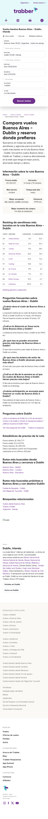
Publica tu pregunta (36, 428)
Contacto (7, 777)
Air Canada (13, 274)
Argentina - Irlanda (10, 509)
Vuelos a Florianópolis (11, 633)
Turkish (11, 249)
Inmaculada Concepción (12, 709)
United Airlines (14, 239)
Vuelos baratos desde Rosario (15, 677)
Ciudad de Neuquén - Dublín (14, 488)
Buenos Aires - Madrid (12, 467)
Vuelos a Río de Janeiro (12, 622)
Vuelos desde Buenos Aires (14, 504)
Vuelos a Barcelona (10, 629)
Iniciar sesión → (39, 3)
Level (11, 259)
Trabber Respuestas (12, 759)
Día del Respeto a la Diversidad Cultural (18, 702)
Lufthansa (12, 284)
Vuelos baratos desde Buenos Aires (17, 663)
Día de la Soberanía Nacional (14, 705)
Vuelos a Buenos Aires (12, 618)
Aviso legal (6, 798)
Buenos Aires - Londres (12, 470)
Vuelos (6, 731)
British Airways (14, 279)
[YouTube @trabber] (17, 804)
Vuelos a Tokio (9, 646)
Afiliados (6, 780)
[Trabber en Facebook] (8, 804)
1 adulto (7, 85)
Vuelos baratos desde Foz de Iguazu (17, 674)
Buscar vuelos (24, 101)
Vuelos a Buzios (9, 625)
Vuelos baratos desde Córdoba (15, 667)
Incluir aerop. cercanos (12, 48)
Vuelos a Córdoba (10, 642)
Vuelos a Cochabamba (12, 657)
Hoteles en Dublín (12, 584)
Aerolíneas (7, 687)
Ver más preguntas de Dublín (14, 428)
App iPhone (8, 767)
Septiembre (7, 698)
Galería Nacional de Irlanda (20, 563)
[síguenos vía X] (12, 804)
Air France (12, 269)
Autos (5, 742)
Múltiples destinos (35, 36)
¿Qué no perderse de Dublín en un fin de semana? (22, 418)
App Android (8, 763)
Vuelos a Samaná (10, 653)
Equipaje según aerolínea (13, 691)
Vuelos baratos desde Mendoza (15, 670)
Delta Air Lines (14, 244)
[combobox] (24, 42)
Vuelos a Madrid (9, 615)
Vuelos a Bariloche (10, 639)
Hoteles (6, 739)
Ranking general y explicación (15, 290)
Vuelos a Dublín (9, 506)
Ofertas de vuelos (11, 735)
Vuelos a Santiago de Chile (13, 650)
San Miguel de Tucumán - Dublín (16, 491)
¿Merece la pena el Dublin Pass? (16, 424)
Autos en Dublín (11, 590)
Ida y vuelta (9, 36)
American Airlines (15, 254)
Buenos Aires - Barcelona (13, 472)
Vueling (11, 264)
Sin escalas (9, 79)
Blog (5, 756)
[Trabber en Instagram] (4, 804)
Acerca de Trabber (11, 752)
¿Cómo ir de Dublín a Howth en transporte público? (23, 421)
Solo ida (21, 36)
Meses (5, 694)
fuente (5, 544)
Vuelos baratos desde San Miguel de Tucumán (21, 681)
